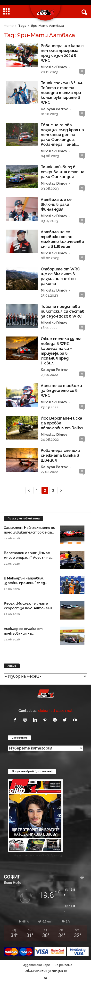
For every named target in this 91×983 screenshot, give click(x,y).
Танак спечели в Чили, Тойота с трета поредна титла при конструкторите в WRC (62, 93)
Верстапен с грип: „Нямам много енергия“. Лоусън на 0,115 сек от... (27, 557)
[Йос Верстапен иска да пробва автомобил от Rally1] (22, 428)
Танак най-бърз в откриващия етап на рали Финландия (62, 172)
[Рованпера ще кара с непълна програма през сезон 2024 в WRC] (22, 55)
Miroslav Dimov (54, 67)
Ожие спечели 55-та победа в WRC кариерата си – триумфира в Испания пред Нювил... (61, 350)
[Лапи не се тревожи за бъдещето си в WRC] (22, 395)
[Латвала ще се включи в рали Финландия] (22, 209)
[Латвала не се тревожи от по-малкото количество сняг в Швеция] (22, 241)
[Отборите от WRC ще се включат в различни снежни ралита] (22, 278)
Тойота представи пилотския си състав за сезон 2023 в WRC (62, 311)
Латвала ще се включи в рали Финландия (56, 204)
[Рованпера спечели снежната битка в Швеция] (22, 460)
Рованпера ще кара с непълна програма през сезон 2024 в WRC (62, 53)
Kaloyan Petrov (54, 109)
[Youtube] (75, 720)
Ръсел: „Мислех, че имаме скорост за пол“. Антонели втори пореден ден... (28, 608)
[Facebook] (16, 720)
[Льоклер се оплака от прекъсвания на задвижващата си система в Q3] (72, 636)
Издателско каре (36, 965)
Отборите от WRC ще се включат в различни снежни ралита (60, 276)
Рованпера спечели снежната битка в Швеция (60, 455)
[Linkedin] (36, 720)
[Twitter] (66, 720)
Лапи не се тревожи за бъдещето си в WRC (61, 390)
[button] (83, 12)
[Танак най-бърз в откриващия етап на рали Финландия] (22, 176)
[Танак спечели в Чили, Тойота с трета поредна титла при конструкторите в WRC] (22, 92)
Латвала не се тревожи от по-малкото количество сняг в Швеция (62, 239)
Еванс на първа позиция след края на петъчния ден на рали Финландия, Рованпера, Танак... (62, 135)
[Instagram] (26, 720)
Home (9, 25)
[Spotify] (56, 720)
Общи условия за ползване (46, 971)
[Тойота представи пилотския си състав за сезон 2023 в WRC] (22, 316)
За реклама (63, 965)
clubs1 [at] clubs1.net (55, 710)
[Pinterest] (46, 720)
